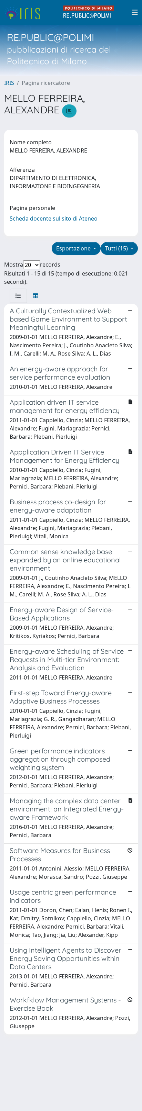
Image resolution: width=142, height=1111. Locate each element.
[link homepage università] (89, 12)
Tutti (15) (117, 248)
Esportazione (74, 248)
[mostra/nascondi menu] (135, 12)
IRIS (9, 83)
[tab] (18, 296)
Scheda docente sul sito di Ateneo (54, 218)
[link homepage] (25, 12)
